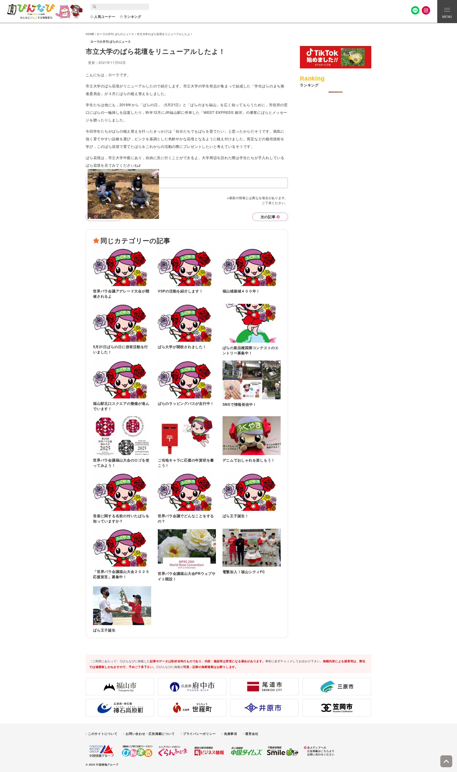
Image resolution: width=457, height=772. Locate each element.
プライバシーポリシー (199, 733)
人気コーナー (104, 16)
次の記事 (268, 216)
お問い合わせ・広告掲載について (150, 733)
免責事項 (230, 733)
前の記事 (105, 216)
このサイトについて (103, 733)
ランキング (132, 16)
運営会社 (251, 733)
